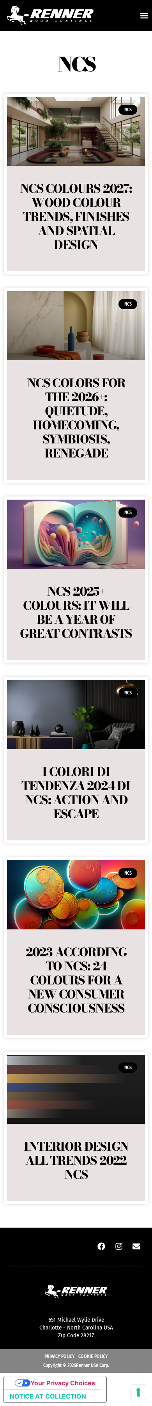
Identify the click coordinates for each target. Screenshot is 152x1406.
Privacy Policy (59, 1356)
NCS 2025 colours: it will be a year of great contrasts (76, 612)
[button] (144, 15)
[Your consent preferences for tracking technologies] (138, 1392)
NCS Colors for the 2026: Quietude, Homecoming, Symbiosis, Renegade (76, 418)
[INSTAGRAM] (119, 1246)
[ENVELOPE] (136, 1246)
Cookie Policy (93, 1356)
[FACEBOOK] (101, 1246)
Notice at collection (48, 1396)
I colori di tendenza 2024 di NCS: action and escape (75, 793)
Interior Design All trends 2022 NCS (76, 1160)
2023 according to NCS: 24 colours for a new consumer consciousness (76, 980)
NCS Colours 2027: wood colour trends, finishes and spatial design (76, 217)
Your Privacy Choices (62, 1383)
